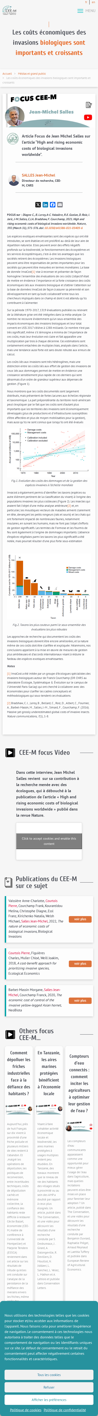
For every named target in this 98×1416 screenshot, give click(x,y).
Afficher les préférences (49, 1400)
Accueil (7, 74)
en (93, 2)
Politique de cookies (25, 1410)
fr (86, 2)
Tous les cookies (49, 1375)
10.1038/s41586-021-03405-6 (63, 228)
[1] (33, 272)
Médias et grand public (32, 74)
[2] (69, 506)
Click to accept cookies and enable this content (49, 841)
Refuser (49, 1387)
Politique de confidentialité (65, 1410)
